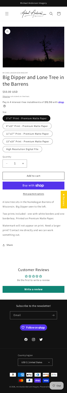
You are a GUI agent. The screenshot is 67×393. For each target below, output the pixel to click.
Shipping (6, 96)
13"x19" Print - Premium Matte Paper (27, 141)
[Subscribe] (53, 315)
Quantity (7, 156)
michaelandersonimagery (27, 386)
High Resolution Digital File (22, 149)
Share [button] (10, 244)
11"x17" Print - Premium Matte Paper (27, 133)
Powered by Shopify (49, 386)
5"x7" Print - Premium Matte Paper (26, 118)
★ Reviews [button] (63, 200)
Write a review (33, 289)
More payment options (33, 193)
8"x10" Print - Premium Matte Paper (27, 126)
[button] (7, 13)
